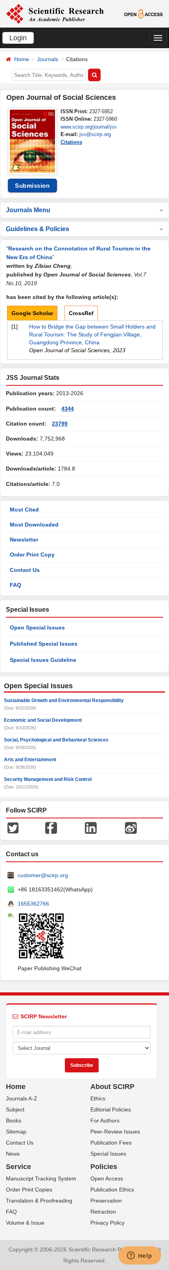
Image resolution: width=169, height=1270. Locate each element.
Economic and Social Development (43, 720)
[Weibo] (131, 827)
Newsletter (24, 539)
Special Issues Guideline (43, 660)
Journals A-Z (21, 1098)
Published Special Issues (43, 644)
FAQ (15, 585)
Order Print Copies (29, 1189)
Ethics (97, 1098)
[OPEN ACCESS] (143, 13)
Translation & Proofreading (39, 1200)
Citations (71, 142)
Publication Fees (111, 1142)
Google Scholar (32, 313)
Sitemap (16, 1131)
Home (21, 59)
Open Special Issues (37, 627)
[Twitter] (12, 827)
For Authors (104, 1120)
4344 (67, 408)
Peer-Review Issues (115, 1131)
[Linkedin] (91, 827)
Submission (32, 185)
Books (13, 1120)
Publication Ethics (112, 1189)
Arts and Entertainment (30, 759)
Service (18, 1167)
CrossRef (81, 313)
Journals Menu (28, 210)
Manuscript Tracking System (41, 1178)
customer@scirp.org (43, 875)
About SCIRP (112, 1087)
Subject (15, 1109)
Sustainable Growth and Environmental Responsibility (64, 700)
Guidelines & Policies (37, 229)
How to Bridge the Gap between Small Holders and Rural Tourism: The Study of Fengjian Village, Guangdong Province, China (92, 334)
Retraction (103, 1211)
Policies (103, 1167)
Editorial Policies (110, 1109)
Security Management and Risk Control (48, 779)
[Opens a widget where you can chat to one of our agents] (139, 1256)
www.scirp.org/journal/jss (89, 127)
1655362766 (33, 903)
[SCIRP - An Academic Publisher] (55, 13)
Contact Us (25, 570)
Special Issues (108, 1153)
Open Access (106, 1178)
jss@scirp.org (95, 134)
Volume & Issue (25, 1223)
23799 (60, 423)
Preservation (106, 1200)
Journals (47, 59)
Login (18, 38)
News (13, 1153)
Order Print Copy (32, 554)
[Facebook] (51, 827)
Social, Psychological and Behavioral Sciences (56, 740)
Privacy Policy (107, 1223)
